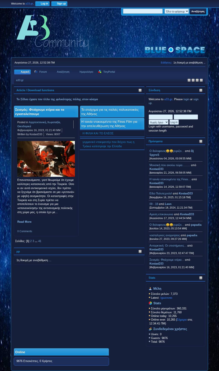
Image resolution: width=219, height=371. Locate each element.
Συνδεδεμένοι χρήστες (170, 329)
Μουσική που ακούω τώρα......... (169, 165)
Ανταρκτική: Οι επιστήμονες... (167, 245)
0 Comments (24, 231)
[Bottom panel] (201, 80)
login (186, 99)
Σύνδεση (154, 90)
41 (39, 241)
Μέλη (157, 288)
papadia (196, 224)
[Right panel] (189, 80)
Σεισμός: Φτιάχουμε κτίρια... (166, 259)
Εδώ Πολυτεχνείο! (160, 193)
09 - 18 (153, 204)
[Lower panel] (197, 80)
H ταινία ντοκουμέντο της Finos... (170, 179)
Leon (168, 204)
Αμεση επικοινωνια (161, 214)
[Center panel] (193, 80)
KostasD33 (156, 169)
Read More (24, 221)
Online (20, 352)
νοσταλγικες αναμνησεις (164, 235)
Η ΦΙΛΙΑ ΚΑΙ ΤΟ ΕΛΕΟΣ (98, 133)
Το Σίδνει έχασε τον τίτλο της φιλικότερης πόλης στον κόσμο (57, 99)
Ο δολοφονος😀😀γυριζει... (166, 151)
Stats (152, 277)
